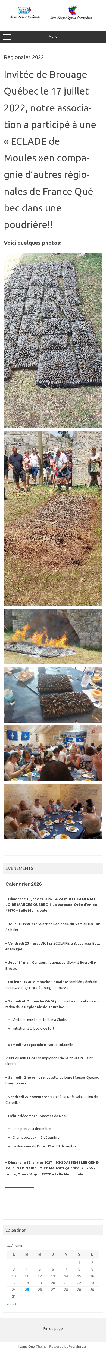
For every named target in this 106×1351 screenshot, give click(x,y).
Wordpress (78, 1346)
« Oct (11, 1304)
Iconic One (26, 1346)
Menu (53, 36)
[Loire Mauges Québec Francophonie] (53, 19)
